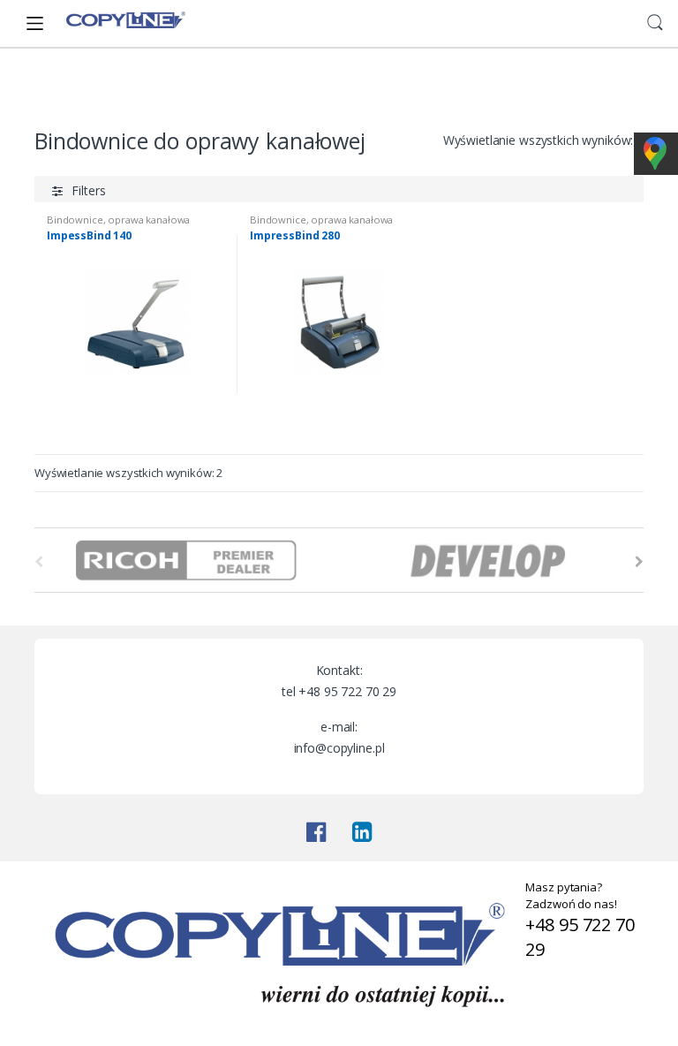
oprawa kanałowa (149, 219)
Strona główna (75, 86)
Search (655, 23)
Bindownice (200, 86)
